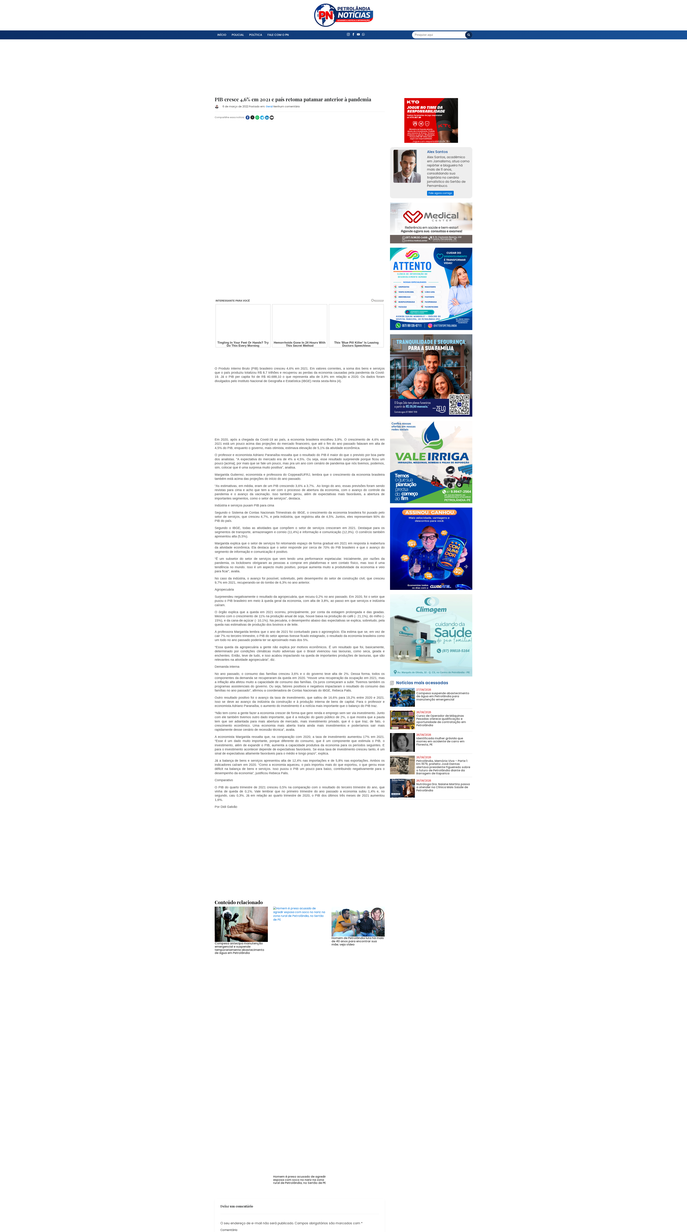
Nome (224, 1136)
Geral (269, 106)
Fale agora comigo (440, 193)
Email (224, 1152)
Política (255, 35)
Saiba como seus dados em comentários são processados (292, 1181)
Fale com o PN (278, 35)
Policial (238, 35)
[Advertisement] (300, 70)
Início (221, 35)
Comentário (228, 1105)
